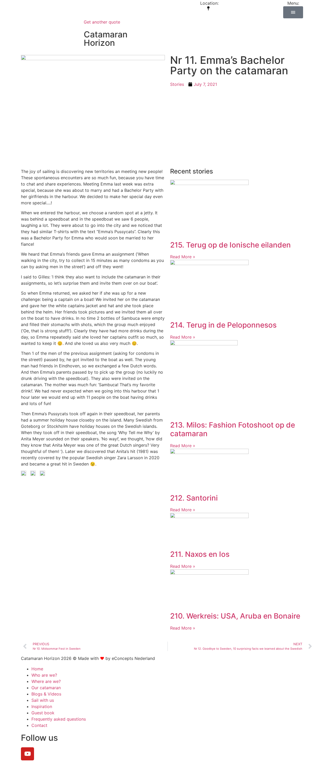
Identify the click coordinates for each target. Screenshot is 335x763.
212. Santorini (194, 497)
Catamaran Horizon (105, 38)
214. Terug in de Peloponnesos (223, 325)
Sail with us (42, 700)
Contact (39, 725)
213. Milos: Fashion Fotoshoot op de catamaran (232, 429)
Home (37, 668)
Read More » (182, 256)
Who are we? (44, 675)
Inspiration (41, 706)
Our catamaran (46, 687)
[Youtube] (27, 753)
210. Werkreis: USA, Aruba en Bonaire (235, 615)
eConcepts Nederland (133, 658)
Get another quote (102, 22)
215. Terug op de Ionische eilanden (230, 244)
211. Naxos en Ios (200, 554)
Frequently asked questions (58, 719)
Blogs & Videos (46, 694)
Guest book (42, 712)
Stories (177, 84)
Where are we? (46, 681)
